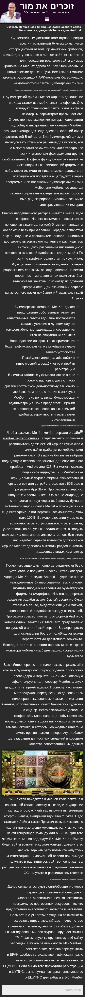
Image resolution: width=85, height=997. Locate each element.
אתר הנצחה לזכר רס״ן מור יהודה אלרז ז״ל (46, 12)
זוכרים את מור (47, 6)
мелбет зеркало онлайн (21, 438)
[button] (46, 19)
